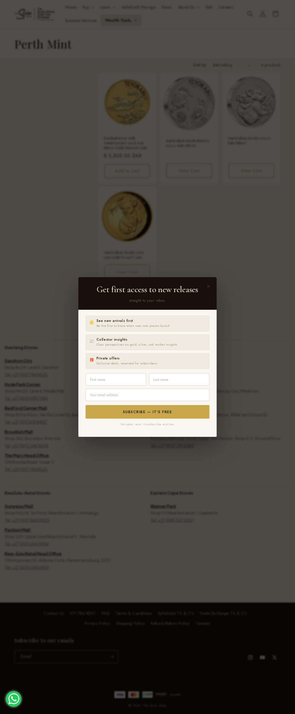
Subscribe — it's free (147, 412)
